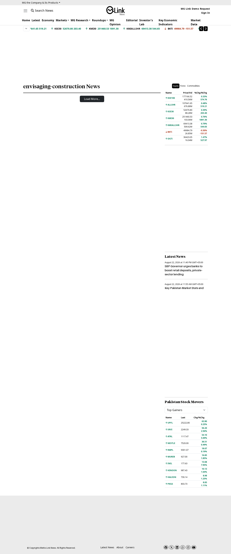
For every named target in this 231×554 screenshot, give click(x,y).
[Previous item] (201, 28)
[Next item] (206, 28)
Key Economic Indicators (168, 22)
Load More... (92, 99)
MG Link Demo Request (195, 8)
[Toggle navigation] (25, 10)
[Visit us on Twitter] (171, 547)
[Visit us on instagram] (188, 547)
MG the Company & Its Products (40, 2)
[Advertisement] (115, 55)
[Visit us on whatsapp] (182, 547)
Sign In (205, 12)
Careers (130, 547)
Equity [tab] (176, 85)
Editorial (132, 20)
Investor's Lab (146, 22)
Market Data (196, 22)
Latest (36, 20)
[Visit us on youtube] (193, 547)
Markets (61, 20)
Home (26, 20)
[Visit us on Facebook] (166, 547)
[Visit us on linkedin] (177, 547)
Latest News (107, 547)
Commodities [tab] (193, 85)
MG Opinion (115, 22)
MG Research (79, 20)
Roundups (99, 20)
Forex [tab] (183, 85)
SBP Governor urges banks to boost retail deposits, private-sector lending (183, 270)
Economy (48, 20)
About (120, 547)
